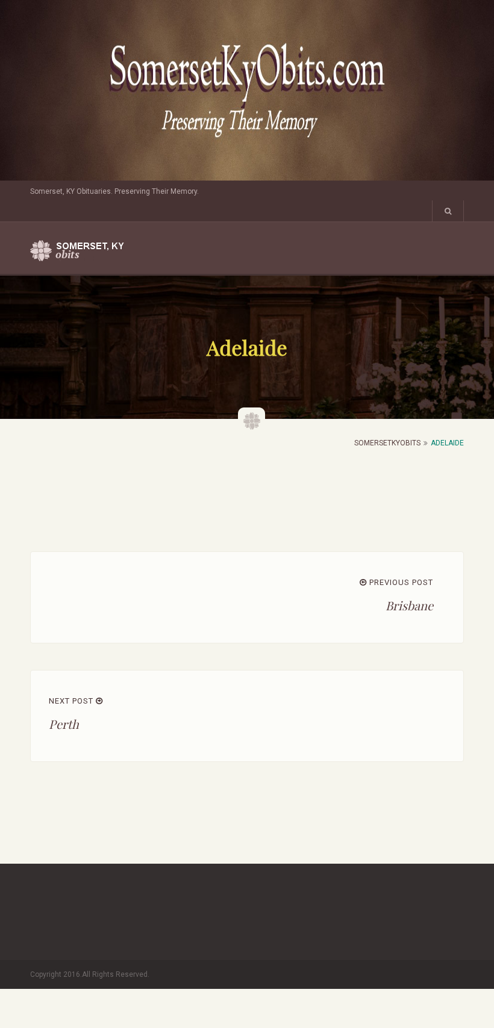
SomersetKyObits (387, 443)
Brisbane (409, 605)
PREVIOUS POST (400, 582)
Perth (64, 724)
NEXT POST (72, 700)
